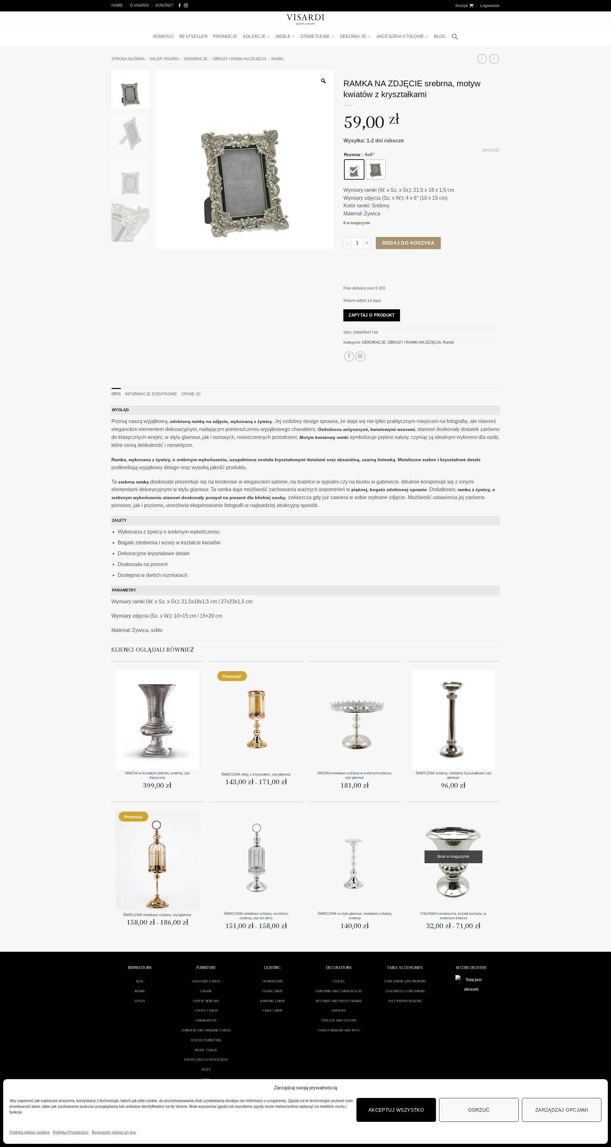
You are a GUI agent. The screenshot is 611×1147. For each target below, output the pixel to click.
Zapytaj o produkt (371, 315)
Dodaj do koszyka (408, 243)
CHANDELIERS (272, 981)
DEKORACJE (353, 36)
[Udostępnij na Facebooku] (349, 356)
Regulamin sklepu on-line (114, 1132)
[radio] (354, 169)
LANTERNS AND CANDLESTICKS (338, 991)
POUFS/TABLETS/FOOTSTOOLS (206, 1059)
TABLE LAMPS (272, 1010)
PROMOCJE (225, 36)
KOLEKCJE (254, 36)
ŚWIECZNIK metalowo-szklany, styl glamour (157, 915)
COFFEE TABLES (206, 1010)
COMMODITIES (206, 1020)
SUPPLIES (338, 1010)
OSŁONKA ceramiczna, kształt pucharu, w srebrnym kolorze (453, 916)
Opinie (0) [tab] (190, 394)
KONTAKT (164, 5)
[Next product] (482, 59)
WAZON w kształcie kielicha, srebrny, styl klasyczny (157, 775)
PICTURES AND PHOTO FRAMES (339, 1001)
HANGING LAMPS (272, 1001)
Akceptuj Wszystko (396, 1110)
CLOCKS (338, 981)
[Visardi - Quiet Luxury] (305, 19)
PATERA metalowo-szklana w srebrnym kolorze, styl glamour (355, 775)
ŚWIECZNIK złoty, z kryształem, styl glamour (256, 774)
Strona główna (128, 59)
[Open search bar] (455, 37)
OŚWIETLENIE (315, 36)
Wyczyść (491, 150)
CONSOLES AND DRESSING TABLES (206, 1030)
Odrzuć (479, 1110)
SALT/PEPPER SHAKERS (405, 1001)
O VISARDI (139, 5)
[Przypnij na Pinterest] (360, 356)
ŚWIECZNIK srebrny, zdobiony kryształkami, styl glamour (453, 775)
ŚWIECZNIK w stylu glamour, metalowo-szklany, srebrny (355, 916)
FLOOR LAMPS (272, 991)
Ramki (277, 59)
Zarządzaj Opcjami (561, 1110)
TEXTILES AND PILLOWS (338, 1020)
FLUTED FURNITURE (206, 1040)
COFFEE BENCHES (206, 1001)
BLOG (440, 36)
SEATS (206, 1069)
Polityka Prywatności (70, 1132)
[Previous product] (494, 59)
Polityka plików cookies (30, 1132)
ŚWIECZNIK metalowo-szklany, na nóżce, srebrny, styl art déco (256, 916)
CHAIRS (205, 991)
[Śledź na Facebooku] (180, 6)
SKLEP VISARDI (164, 59)
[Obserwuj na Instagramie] (186, 6)
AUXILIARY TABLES (206, 981)
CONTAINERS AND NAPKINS (404, 981)
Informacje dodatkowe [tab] (151, 394)
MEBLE (283, 36)
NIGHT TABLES (206, 1050)
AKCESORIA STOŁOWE (400, 36)
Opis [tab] (116, 394)
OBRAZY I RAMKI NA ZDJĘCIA (239, 59)
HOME (117, 5)
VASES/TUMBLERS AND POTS (338, 1030)
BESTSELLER (193, 36)
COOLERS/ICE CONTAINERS (405, 991)
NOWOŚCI (163, 36)
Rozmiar (352, 155)
